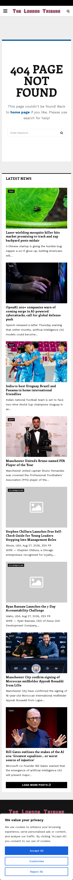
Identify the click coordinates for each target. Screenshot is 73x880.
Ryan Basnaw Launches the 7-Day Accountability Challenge (30, 608)
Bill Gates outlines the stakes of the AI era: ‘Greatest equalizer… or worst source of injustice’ (35, 756)
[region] (36, 847)
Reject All (36, 871)
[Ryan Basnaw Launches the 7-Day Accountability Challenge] (36, 582)
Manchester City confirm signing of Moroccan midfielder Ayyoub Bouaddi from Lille (35, 681)
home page (20, 112)
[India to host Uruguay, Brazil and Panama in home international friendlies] (36, 361)
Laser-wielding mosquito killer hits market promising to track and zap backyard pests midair (33, 236)
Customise (36, 861)
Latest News (19, 178)
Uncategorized (16, 490)
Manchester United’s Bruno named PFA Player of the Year (35, 463)
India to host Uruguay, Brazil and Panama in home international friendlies (31, 390)
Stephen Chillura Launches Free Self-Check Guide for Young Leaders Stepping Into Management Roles (34, 535)
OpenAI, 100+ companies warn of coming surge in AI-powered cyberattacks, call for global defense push (33, 313)
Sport (11, 345)
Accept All (36, 850)
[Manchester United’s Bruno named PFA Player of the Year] (36, 436)
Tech (11, 191)
